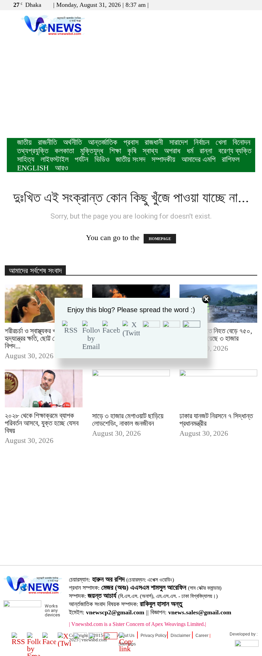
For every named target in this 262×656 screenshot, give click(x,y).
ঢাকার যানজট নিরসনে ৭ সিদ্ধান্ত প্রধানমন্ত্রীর (216, 420)
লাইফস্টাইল (55, 159)
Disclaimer (180, 635)
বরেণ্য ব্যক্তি (234, 150)
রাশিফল (230, 159)
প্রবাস (131, 142)
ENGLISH (33, 168)
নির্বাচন (201, 142)
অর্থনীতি (72, 142)
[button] (217, 4)
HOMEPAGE (160, 239)
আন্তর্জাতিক (102, 142)
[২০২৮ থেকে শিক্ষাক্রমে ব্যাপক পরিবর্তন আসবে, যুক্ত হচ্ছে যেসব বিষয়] (44, 388)
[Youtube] (250, 5)
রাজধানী (154, 142)
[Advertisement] (131, 87)
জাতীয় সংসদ (130, 159)
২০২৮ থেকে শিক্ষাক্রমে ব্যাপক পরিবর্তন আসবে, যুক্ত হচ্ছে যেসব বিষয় (41, 423)
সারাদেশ (178, 142)
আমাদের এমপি (198, 159)
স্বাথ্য (150, 150)
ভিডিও (102, 159)
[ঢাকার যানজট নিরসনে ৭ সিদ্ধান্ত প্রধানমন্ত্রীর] (218, 388)
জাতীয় (24, 142)
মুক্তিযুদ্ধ (91, 150)
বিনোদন (241, 142)
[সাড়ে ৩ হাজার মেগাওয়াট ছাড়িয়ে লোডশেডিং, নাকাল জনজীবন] (131, 388)
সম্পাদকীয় (163, 159)
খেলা (221, 142)
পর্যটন (81, 159)
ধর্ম (190, 150)
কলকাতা (64, 150)
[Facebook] (227, 5)
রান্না (206, 150)
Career (201, 635)
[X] (239, 5)
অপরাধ (172, 150)
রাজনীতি (47, 142)
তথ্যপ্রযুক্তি (32, 150)
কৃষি (131, 150)
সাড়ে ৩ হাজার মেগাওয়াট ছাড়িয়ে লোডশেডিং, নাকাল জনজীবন (127, 420)
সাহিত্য (25, 159)
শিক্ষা (115, 150)
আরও (61, 168)
